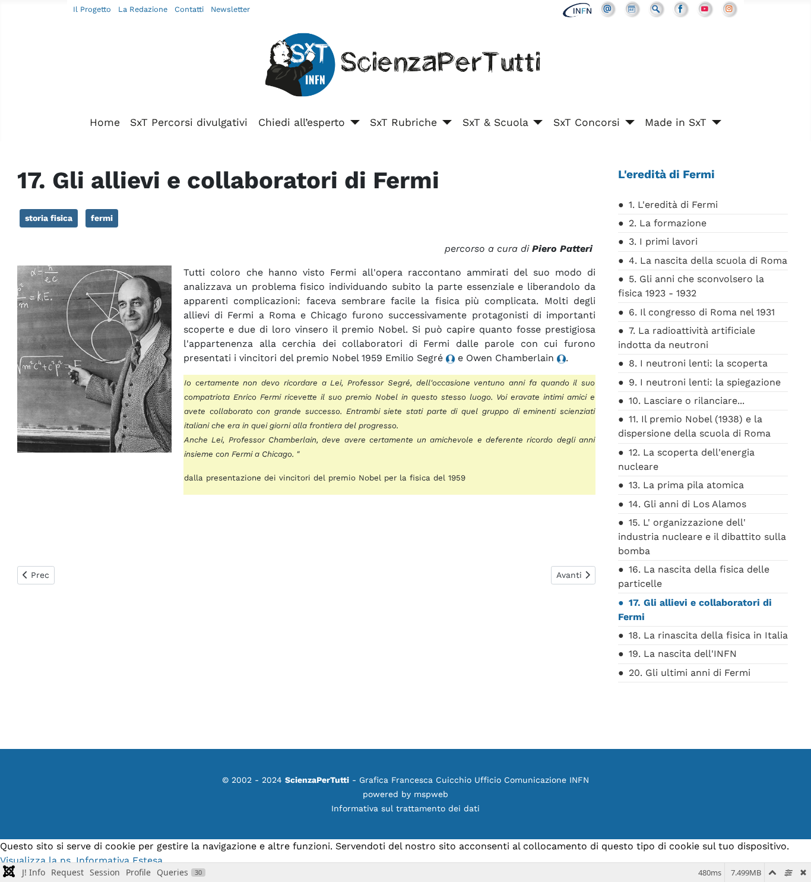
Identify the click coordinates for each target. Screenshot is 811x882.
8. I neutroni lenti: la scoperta (698, 363)
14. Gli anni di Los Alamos (687, 504)
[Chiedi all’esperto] (352, 122)
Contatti (189, 9)
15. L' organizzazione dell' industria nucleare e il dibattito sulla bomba (702, 537)
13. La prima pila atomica (686, 485)
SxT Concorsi (586, 122)
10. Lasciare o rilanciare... (687, 400)
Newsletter (230, 9)
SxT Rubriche (403, 122)
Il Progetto (92, 9)
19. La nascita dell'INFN (683, 653)
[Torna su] (790, 860)
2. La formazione (668, 223)
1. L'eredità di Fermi (673, 204)
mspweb (431, 794)
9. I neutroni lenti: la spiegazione (705, 382)
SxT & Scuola (495, 122)
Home (105, 122)
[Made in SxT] (714, 122)
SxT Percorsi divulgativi (189, 122)
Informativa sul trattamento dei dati (405, 808)
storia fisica (48, 218)
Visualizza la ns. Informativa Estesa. (82, 860)
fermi (102, 218)
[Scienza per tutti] (405, 66)
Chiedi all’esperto (301, 122)
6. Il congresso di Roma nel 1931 (702, 312)
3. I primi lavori (663, 241)
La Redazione (142, 9)
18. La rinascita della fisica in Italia (708, 635)
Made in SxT (676, 122)
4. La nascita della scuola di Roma (708, 260)
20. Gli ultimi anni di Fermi (689, 672)
